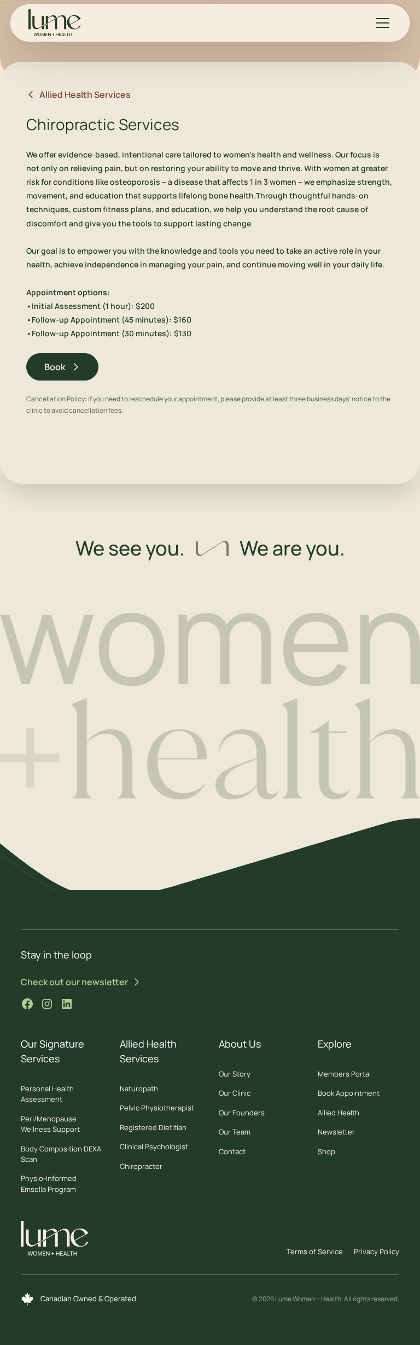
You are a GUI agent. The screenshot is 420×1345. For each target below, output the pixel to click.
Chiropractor (141, 1166)
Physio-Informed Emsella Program (49, 1183)
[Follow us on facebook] (27, 1003)
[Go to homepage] (55, 1241)
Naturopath (139, 1088)
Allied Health (338, 1113)
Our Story (234, 1074)
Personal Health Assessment (47, 1094)
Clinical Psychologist (154, 1146)
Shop (326, 1151)
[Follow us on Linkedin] (66, 1003)
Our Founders (242, 1113)
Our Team (234, 1132)
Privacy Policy (376, 1251)
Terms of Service (315, 1251)
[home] (54, 23)
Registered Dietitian (153, 1127)
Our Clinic (234, 1093)
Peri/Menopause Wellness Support (50, 1124)
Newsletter (336, 1132)
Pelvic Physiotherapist (157, 1108)
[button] (381, 23)
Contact (232, 1151)
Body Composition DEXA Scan (61, 1154)
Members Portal (344, 1074)
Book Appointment (349, 1093)
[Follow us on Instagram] (47, 1003)
